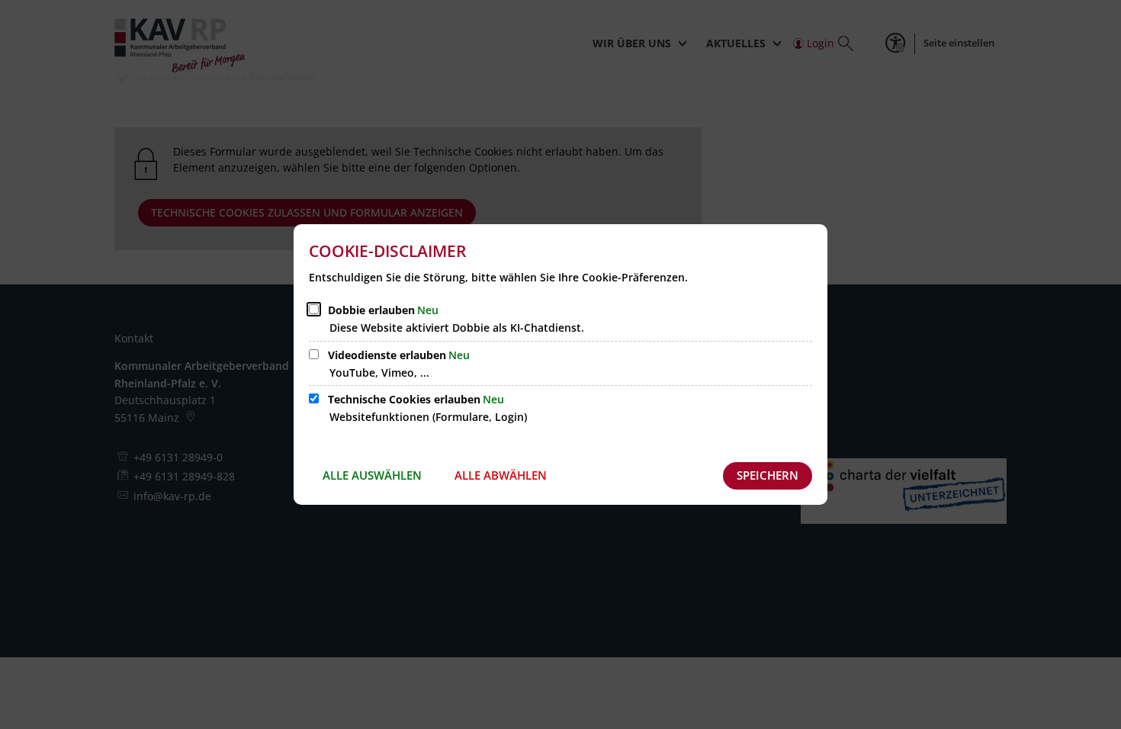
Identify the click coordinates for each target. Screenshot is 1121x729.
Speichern (767, 475)
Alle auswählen (372, 475)
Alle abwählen (501, 475)
